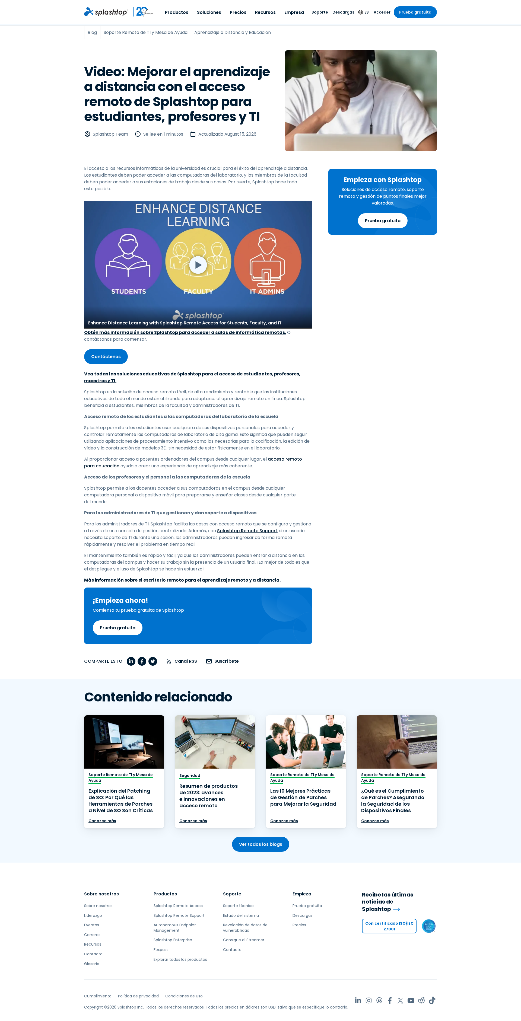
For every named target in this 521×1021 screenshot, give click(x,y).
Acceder (382, 12)
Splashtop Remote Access (178, 905)
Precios (238, 12)
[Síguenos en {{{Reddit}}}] (421, 1000)
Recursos (265, 12)
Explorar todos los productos (180, 959)
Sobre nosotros (101, 894)
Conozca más (102, 821)
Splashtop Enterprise (173, 940)
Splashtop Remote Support (247, 531)
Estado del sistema (241, 915)
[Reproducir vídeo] (198, 265)
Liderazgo (93, 915)
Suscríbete (226, 661)
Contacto (93, 954)
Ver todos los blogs (260, 844)
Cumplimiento (98, 996)
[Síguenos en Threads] (379, 1000)
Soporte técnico (238, 905)
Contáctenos (106, 356)
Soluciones (209, 12)
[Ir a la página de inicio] (106, 12)
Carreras (92, 934)
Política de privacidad (138, 996)
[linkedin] (131, 661)
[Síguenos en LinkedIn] (358, 1000)
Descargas (343, 12)
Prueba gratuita (415, 12)
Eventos (91, 925)
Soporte (320, 12)
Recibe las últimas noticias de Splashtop (387, 902)
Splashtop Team (110, 134)
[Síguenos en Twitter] (400, 1000)
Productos (176, 12)
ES (366, 12)
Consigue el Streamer (243, 940)
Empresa (294, 12)
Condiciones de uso (184, 996)
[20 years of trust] (141, 12)
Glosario (91, 963)
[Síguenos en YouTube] (411, 1000)
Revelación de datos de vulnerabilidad (245, 927)
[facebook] (142, 661)
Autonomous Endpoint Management (175, 927)
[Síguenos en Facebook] (390, 1000)
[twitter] (152, 661)
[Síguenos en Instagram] (368, 1000)
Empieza (302, 894)
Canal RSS (185, 661)
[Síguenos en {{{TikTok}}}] (432, 1000)
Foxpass (161, 949)
